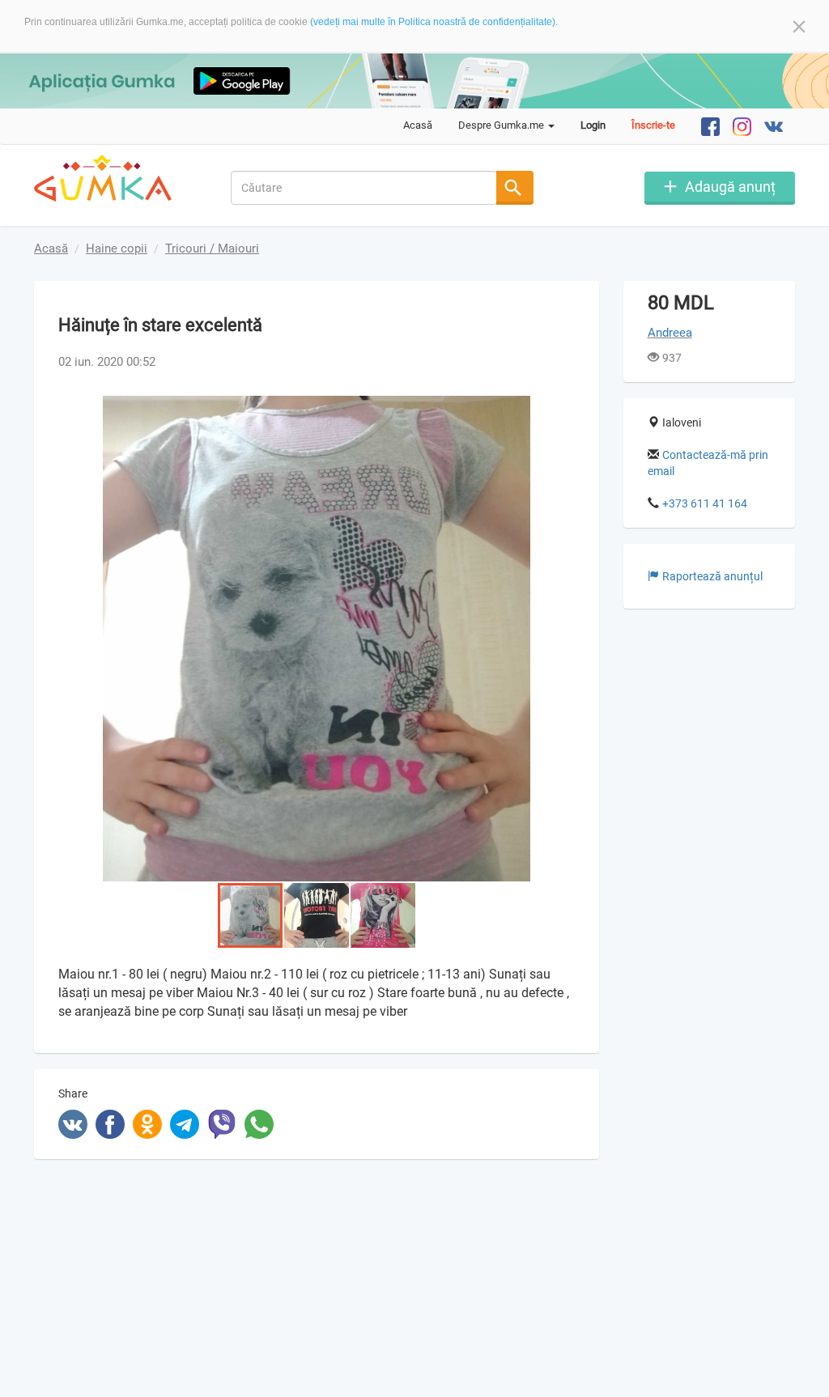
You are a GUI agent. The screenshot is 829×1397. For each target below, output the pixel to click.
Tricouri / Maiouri (212, 248)
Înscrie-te (653, 125)
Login (593, 125)
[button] (560, 410)
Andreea (670, 332)
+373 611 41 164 (704, 503)
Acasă (417, 125)
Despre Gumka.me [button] (502, 125)
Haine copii (116, 248)
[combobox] (364, 188)
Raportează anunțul (712, 576)
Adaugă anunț (730, 186)
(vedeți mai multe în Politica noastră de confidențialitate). (434, 22)
